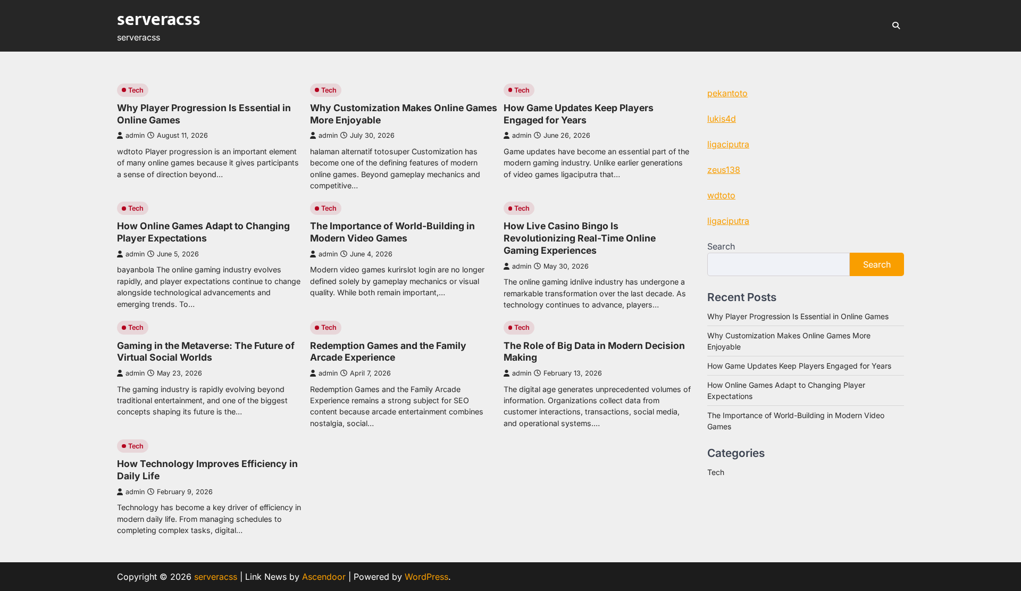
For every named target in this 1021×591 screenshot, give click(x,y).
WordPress (426, 576)
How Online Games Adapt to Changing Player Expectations (203, 232)
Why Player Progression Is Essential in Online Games (798, 316)
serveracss (158, 20)
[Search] (896, 26)
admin (135, 135)
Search (721, 246)
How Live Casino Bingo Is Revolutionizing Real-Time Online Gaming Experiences (580, 238)
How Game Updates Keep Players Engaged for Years (579, 114)
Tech (136, 90)
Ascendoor (324, 576)
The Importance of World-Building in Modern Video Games (392, 232)
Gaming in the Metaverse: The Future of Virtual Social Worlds (206, 351)
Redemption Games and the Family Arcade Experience (388, 351)
